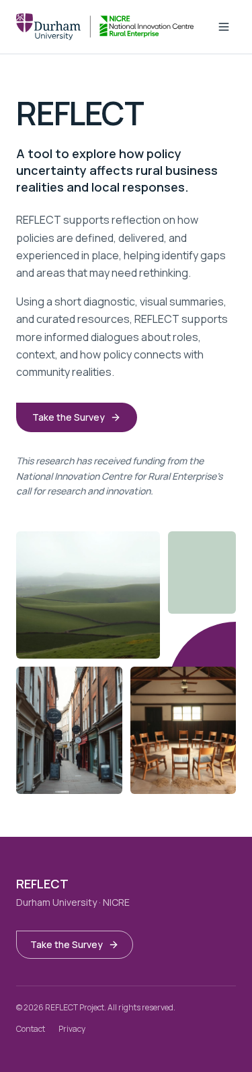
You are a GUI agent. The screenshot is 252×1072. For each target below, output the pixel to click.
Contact (30, 1028)
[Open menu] (224, 27)
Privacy (71, 1028)
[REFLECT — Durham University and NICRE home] (105, 26)
